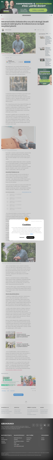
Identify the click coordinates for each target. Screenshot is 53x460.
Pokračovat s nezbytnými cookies (36, 221)
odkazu (31, 234)
